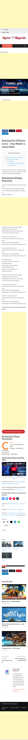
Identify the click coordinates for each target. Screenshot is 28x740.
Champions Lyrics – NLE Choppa (11, 648)
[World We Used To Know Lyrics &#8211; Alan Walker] (7, 544)
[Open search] (24, 46)
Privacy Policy (5, 707)
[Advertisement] (14, 14)
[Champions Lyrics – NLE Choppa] (14, 639)
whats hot (15, 87)
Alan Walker (10, 565)
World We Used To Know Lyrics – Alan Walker (6, 549)
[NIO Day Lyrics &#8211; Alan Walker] (18, 544)
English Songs (8, 87)
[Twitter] (6, 498)
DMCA (3, 709)
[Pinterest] (14, 498)
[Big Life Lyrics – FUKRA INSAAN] (14, 592)
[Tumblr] (17, 498)
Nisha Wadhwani (16, 93)
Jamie (3, 567)
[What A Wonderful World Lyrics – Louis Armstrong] (14, 615)
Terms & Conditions (14, 707)
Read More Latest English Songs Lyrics (13, 431)
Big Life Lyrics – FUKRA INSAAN (11, 601)
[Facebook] (3, 498)
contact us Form (18, 489)
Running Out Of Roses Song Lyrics (14, 157)
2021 (3, 87)
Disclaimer (23, 707)
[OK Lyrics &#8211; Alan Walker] (7, 555)
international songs (19, 565)
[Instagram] (10, 498)
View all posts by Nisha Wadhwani (19, 690)
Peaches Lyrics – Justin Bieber (15, 509)
